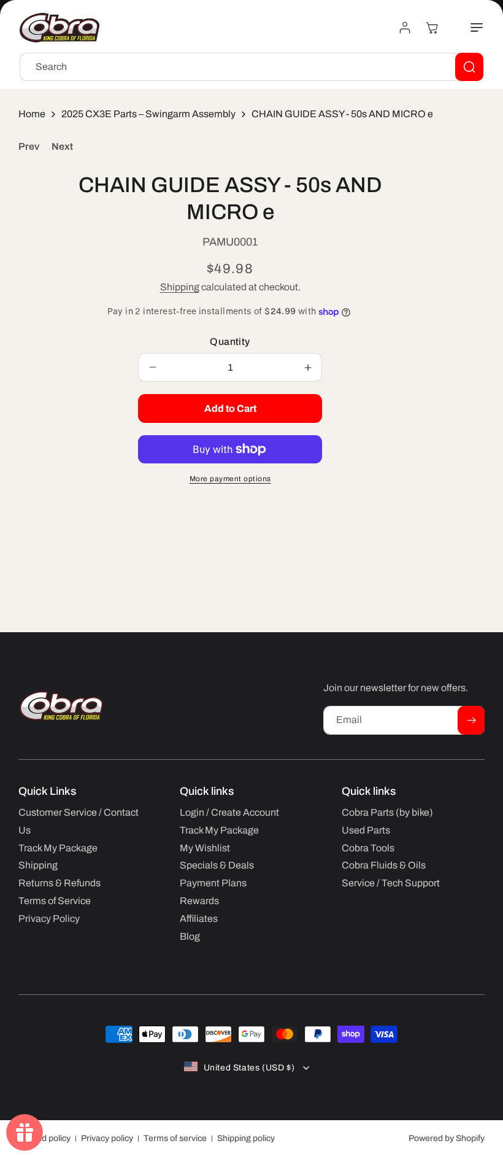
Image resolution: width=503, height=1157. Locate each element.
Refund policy (44, 1138)
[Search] (469, 67)
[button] (469, 27)
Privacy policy (107, 1138)
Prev (28, 146)
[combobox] (251, 66)
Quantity (230, 341)
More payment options (230, 478)
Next (62, 146)
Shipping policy (246, 1138)
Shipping (179, 287)
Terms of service (175, 1138)
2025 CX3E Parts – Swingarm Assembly (148, 114)
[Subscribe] (471, 720)
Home (31, 114)
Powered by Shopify (447, 1138)
